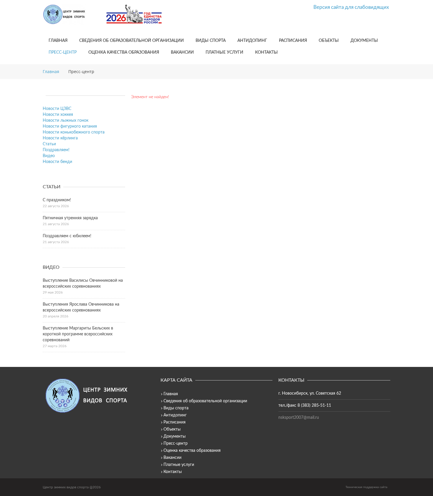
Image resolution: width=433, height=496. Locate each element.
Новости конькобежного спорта (74, 132)
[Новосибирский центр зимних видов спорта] (72, 14)
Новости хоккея (58, 115)
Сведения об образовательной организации (131, 41)
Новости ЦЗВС (57, 109)
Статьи (49, 144)
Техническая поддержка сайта (366, 487)
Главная (58, 41)
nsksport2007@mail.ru (298, 418)
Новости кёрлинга (60, 138)
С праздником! (57, 200)
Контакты (266, 52)
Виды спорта (211, 41)
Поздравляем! (56, 150)
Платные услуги (224, 52)
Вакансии (182, 52)
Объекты (329, 41)
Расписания (293, 41)
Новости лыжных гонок (65, 120)
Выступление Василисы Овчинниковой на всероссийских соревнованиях (83, 284)
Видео (49, 156)
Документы (364, 41)
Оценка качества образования (123, 52)
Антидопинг (252, 41)
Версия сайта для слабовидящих (351, 7)
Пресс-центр (63, 52)
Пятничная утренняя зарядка (70, 218)
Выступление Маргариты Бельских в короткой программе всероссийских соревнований (78, 334)
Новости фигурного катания (70, 126)
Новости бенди (57, 162)
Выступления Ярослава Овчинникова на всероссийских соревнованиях (81, 307)
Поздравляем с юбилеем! (67, 236)
